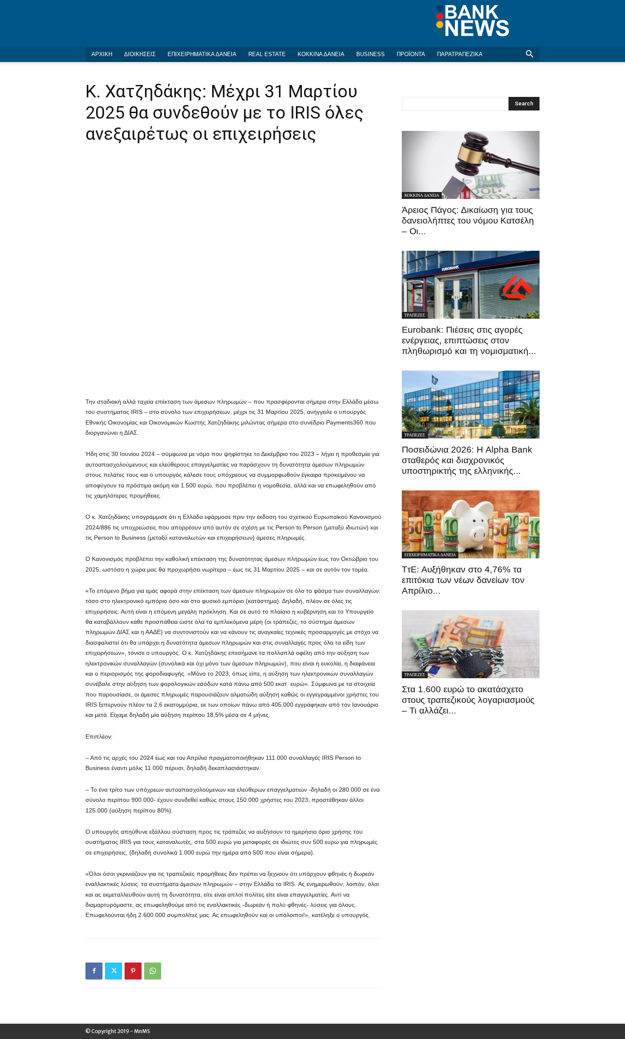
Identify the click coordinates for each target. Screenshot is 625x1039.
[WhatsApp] (152, 971)
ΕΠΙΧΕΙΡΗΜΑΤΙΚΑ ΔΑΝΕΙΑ (202, 54)
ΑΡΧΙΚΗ (101, 54)
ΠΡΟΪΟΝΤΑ (411, 54)
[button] (529, 55)
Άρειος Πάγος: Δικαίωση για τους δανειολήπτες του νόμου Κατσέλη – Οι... (468, 220)
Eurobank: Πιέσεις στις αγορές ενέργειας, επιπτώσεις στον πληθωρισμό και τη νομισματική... (469, 340)
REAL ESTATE (267, 54)
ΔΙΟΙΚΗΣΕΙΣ (140, 54)
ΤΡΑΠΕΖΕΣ (414, 315)
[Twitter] (113, 971)
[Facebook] (93, 971)
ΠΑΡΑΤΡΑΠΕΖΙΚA (460, 54)
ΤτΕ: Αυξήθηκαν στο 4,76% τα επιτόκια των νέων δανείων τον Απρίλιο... (463, 579)
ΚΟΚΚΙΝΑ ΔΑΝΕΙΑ (321, 54)
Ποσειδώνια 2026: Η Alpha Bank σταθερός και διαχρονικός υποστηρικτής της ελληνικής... (467, 460)
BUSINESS (370, 54)
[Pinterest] (133, 971)
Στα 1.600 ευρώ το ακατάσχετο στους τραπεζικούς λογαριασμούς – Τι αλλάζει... (468, 699)
